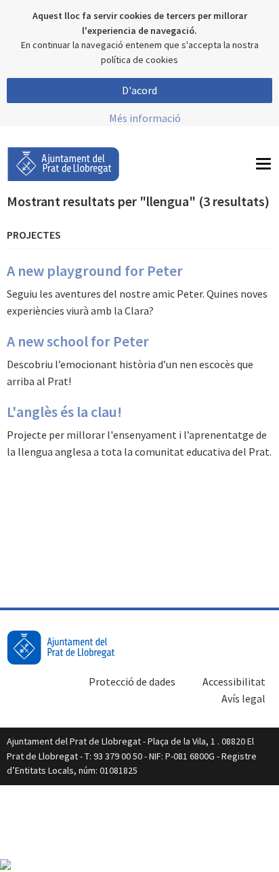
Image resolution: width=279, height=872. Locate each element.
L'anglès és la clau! (64, 411)
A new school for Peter (78, 341)
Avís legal (243, 698)
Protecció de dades (132, 681)
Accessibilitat (233, 681)
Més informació (145, 118)
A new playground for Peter (95, 270)
